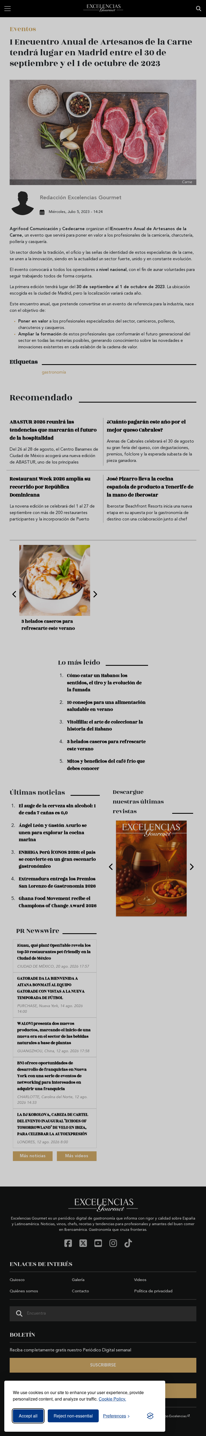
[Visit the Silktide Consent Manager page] (150, 1415)
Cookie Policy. (112, 1399)
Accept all (28, 1416)
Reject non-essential (73, 1416)
